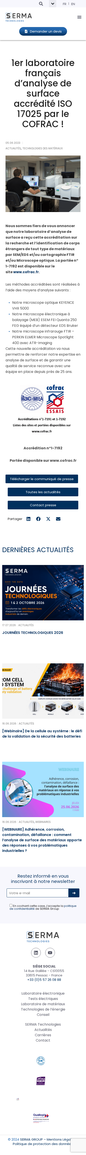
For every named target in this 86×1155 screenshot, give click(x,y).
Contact (43, 1040)
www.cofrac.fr (26, 272)
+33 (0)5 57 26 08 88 (44, 979)
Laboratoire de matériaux (43, 1004)
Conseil (43, 1014)
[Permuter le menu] (79, 17)
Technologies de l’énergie (43, 1009)
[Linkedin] (36, 953)
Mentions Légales (61, 1139)
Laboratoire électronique (43, 993)
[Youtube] (50, 953)
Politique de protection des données (43, 1143)
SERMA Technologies (43, 1024)
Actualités (43, 1029)
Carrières (43, 1035)
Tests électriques (43, 998)
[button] (41, 3)
